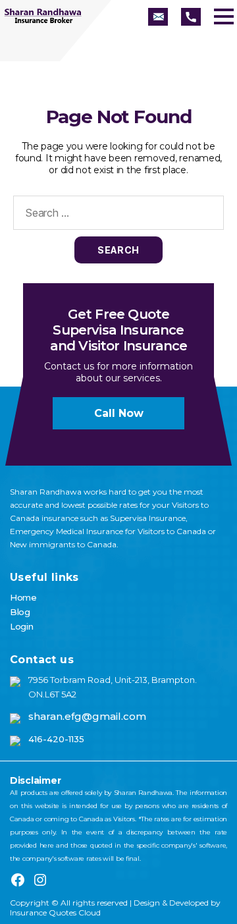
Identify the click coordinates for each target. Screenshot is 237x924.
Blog (20, 612)
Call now (119, 413)
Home (23, 597)
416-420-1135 (56, 739)
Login (22, 626)
